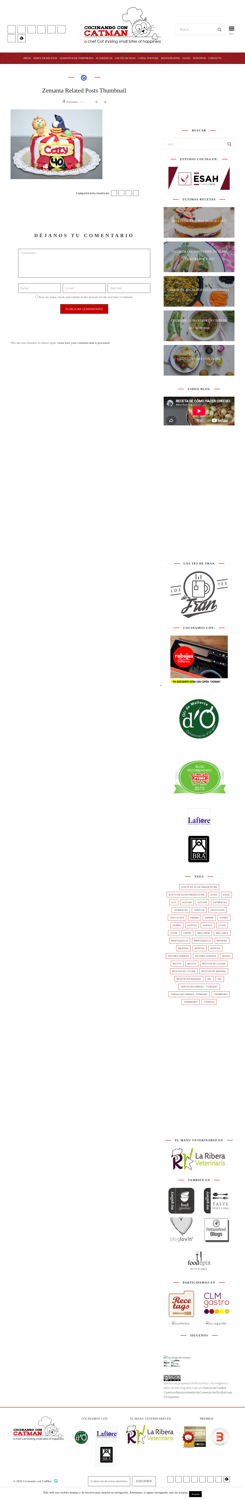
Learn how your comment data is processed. (83, 342)
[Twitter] (121, 193)
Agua (214, 894)
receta (177, 963)
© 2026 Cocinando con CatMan (32, 1481)
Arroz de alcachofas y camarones (199, 290)
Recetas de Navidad (214, 971)
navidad (222, 940)
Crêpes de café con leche (199, 358)
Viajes (186, 58)
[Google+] (128, 193)
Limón (187, 932)
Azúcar (187, 902)
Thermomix (221, 994)
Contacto (214, 58)
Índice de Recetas (45, 58)
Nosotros (199, 58)
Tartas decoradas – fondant (199, 986)
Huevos (192, 925)
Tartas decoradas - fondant (189, 994)
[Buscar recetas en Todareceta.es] (177, 1357)
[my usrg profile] (216, 1323)
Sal (209, 978)
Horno (224, 917)
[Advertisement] (199, 96)
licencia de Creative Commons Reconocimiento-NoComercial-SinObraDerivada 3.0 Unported (198, 1392)
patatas (199, 948)
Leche (222, 925)
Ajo (174, 902)
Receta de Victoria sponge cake (199, 221)
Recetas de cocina (213, 963)
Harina (194, 917)
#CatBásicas (104, 58)
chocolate (218, 909)
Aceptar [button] (195, 1494)
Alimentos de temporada (76, 58)
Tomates (209, 1001)
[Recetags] (181, 1303)
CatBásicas (220, 902)
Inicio (27, 58)
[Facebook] (114, 193)
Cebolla (199, 909)
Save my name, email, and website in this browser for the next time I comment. (86, 297)
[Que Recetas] (180, 1323)
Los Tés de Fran (125, 58)
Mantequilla (179, 940)
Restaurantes (170, 58)
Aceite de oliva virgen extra (199, 886)
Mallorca (203, 932)
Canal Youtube (148, 58)
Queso (226, 955)
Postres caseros (178, 955)
